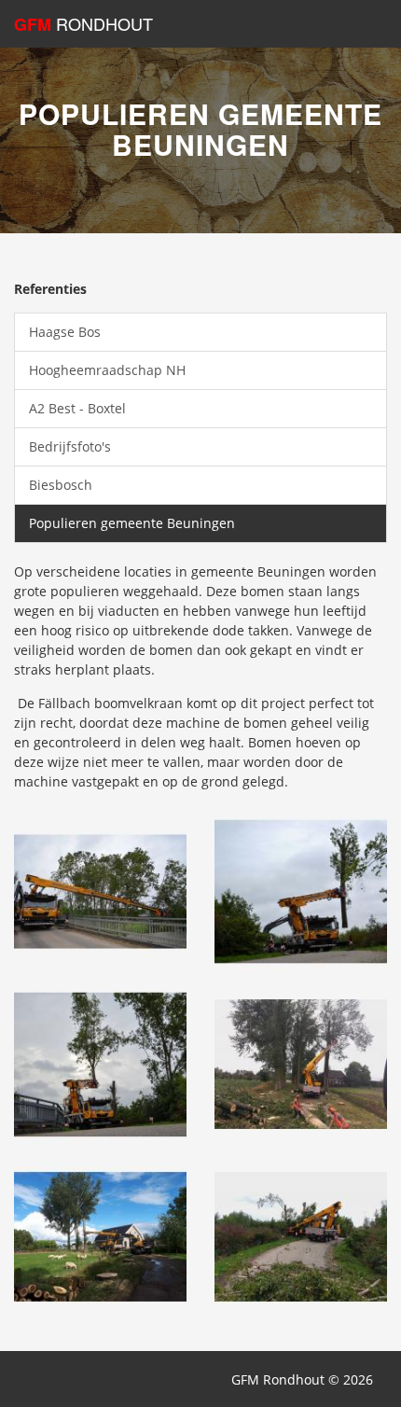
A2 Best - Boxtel (77, 408)
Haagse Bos (65, 332)
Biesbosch (60, 485)
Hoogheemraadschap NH (107, 370)
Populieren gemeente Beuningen (132, 523)
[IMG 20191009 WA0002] (300, 1235)
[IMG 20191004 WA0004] (300, 1062)
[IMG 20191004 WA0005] (100, 1235)
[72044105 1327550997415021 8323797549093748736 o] (100, 1062)
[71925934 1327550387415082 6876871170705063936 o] (300, 890)
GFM (83, 23)
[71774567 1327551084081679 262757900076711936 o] (100, 890)
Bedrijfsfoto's (70, 446)
